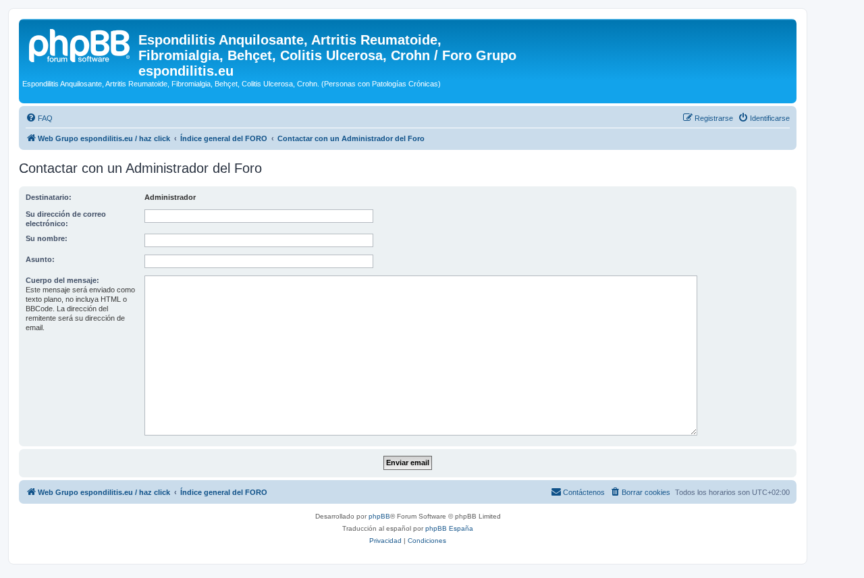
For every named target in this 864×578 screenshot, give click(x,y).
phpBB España (449, 528)
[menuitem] (39, 118)
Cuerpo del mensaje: (62, 280)
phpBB (379, 516)
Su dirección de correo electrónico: (66, 219)
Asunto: (40, 259)
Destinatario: (49, 197)
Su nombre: (47, 238)
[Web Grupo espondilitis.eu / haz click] (80, 43)
